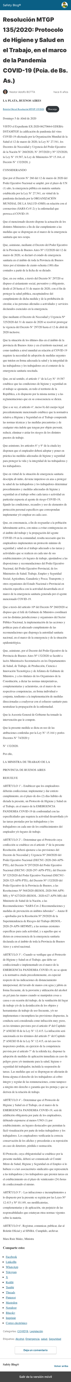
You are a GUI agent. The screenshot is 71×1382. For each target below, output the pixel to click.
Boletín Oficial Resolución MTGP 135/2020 (23, 109)
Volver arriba (61, 1366)
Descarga (52, 109)
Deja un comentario (35, 1350)
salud (44, 1338)
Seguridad (55, 1338)
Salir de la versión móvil (35, 1377)
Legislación (36, 1331)
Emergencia (32, 1338)
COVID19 (22, 1331)
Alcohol (19, 1338)
